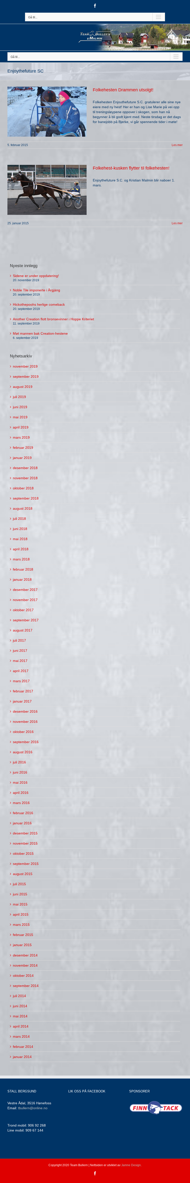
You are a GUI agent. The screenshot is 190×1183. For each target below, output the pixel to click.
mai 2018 (20, 539)
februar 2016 (23, 813)
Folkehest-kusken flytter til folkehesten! (131, 168)
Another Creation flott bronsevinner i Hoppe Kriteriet (53, 319)
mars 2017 (21, 681)
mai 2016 (20, 782)
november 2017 (25, 600)
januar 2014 (22, 1057)
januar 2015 (22, 945)
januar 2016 (22, 823)
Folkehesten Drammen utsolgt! (123, 89)
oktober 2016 (23, 732)
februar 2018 (23, 569)
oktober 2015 (23, 854)
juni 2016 (20, 772)
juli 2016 (19, 762)
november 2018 (25, 478)
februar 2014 (23, 1047)
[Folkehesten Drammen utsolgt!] (47, 112)
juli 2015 (19, 884)
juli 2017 (19, 640)
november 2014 (25, 965)
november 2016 (25, 722)
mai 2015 (20, 904)
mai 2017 (20, 661)
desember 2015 (25, 833)
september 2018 (26, 498)
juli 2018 (19, 519)
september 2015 (26, 864)
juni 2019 (20, 407)
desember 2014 (25, 955)
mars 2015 (21, 925)
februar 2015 (23, 935)
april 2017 (20, 671)
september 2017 (26, 620)
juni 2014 (20, 1006)
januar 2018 (22, 579)
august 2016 (22, 752)
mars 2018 (21, 559)
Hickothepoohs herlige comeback (39, 304)
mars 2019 (21, 437)
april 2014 (20, 1026)
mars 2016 (21, 803)
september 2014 (26, 986)
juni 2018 (20, 529)
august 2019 (22, 387)
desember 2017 (25, 590)
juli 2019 (19, 397)
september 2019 (26, 376)
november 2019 (25, 366)
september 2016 (26, 742)
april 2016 (20, 793)
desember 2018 (25, 468)
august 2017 (22, 630)
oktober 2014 (23, 976)
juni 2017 (20, 651)
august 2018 (22, 508)
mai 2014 (20, 1016)
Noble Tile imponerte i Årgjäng (36, 290)
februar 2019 (23, 448)
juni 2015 (20, 894)
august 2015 (22, 874)
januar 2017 (22, 701)
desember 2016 (25, 711)
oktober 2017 (23, 610)
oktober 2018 (23, 488)
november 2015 (25, 843)
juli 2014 (19, 996)
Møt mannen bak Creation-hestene (40, 333)
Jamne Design (131, 1165)
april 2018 (20, 549)
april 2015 (20, 914)
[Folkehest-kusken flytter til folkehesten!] (47, 190)
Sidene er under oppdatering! (36, 276)
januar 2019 (22, 458)
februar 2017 (23, 691)
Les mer (177, 145)
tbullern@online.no (33, 1108)
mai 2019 (20, 417)
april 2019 (20, 427)
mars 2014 (21, 1036)
